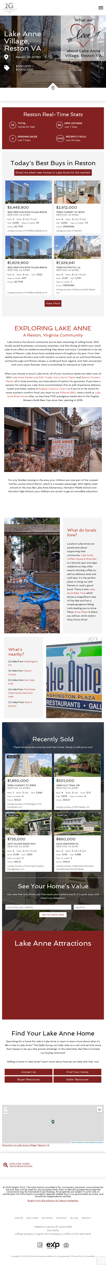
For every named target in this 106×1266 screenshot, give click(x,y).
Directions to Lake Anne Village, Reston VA (25, 1145)
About (86, 1218)
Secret (61, 1218)
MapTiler (81, 1142)
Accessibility (90, 1256)
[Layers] (99, 1109)
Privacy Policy (77, 1256)
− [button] (5, 1112)
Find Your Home (77, 1072)
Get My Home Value (53, 914)
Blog (74, 1218)
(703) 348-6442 (81, 1234)
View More (53, 303)
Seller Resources (77, 1079)
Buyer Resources (28, 1079)
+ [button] (5, 1108)
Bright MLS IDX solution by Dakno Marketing (53, 1200)
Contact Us (28, 1072)
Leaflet (73, 1142)
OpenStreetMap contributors (94, 1142)
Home (19, 1218)
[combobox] (38, 907)
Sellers (32, 1218)
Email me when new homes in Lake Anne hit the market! (53, 172)
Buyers (47, 1218)
